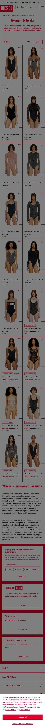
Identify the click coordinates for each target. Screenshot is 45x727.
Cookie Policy (24, 709)
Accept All (23, 717)
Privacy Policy (10, 709)
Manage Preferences (26, 707)
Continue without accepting (22, 723)
